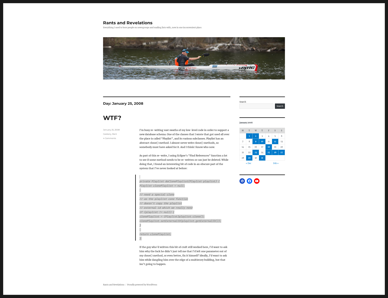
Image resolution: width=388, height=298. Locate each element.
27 (281, 152)
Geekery (107, 134)
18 (269, 147)
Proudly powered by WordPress (142, 284)
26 (275, 152)
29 (249, 158)
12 (275, 141)
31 (262, 158)
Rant (114, 134)
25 (269, 152)
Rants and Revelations (127, 22)
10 (262, 141)
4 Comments (109, 138)
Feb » (276, 163)
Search (242, 102)
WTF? (112, 118)
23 (256, 152)
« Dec (248, 163)
